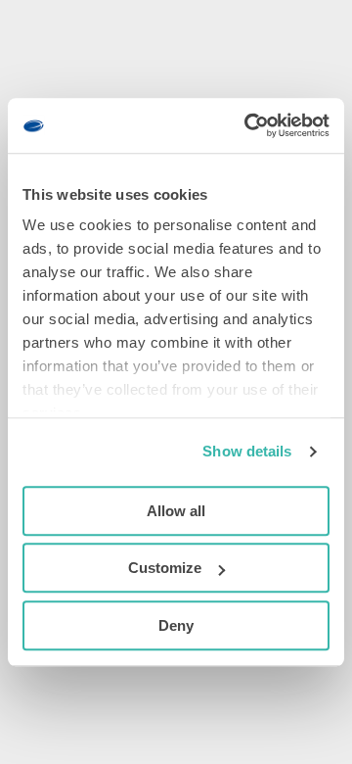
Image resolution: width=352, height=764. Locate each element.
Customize (164, 567)
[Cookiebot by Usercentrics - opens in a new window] (248, 125)
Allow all (176, 510)
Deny (176, 625)
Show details (246, 451)
